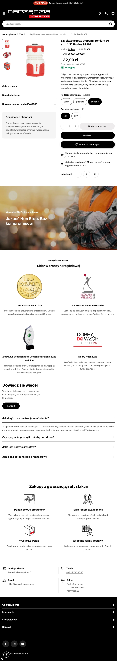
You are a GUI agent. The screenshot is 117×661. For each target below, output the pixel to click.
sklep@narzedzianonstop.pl (21, 584)
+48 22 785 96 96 (74, 572)
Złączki (22, 34)
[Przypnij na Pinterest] (95, 174)
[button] (88, 144)
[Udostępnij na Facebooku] (78, 174)
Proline (71, 49)
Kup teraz (88, 135)
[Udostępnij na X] (86, 174)
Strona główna (9, 34)
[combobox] (58, 24)
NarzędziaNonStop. (19, 653)
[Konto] (106, 13)
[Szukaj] (110, 24)
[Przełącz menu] (4, 13)
